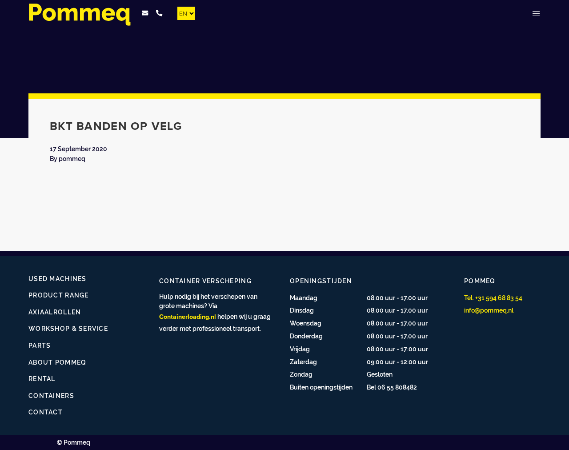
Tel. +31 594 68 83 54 (493, 297)
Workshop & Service (68, 328)
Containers (51, 395)
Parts (39, 345)
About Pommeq (57, 362)
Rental (42, 378)
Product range (58, 295)
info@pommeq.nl (488, 310)
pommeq (72, 158)
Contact (45, 412)
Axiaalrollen (54, 312)
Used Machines (57, 278)
